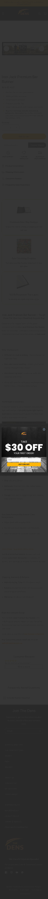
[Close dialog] (44, 429)
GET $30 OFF (24, 464)
